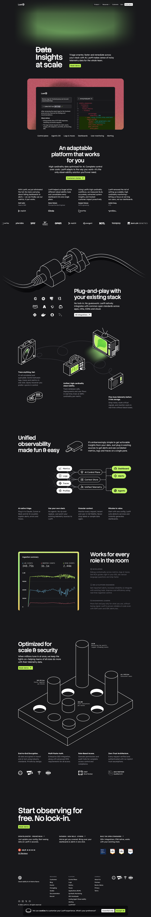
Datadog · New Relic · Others (71, 836)
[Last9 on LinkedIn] (23, 901)
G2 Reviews (23, 853)
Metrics (71, 885)
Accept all (120, 911)
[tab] (43, 136)
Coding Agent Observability (77, 899)
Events (52, 885)
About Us (98, 879)
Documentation (55, 893)
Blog (51, 882)
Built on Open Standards (110, 836)
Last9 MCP (72, 905)
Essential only (107, 911)
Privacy (97, 888)
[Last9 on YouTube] (30, 901)
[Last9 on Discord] (19, 901)
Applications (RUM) (75, 891)
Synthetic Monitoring (75, 893)
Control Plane (73, 879)
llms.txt (52, 896)
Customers (53, 879)
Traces (71, 888)
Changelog (53, 888)
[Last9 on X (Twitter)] (26, 901)
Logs (70, 882)
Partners (97, 882)
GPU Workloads (74, 896)
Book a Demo (99, 885)
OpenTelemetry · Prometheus (30, 836)
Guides (52, 891)
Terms (96, 891)
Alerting (71, 902)
